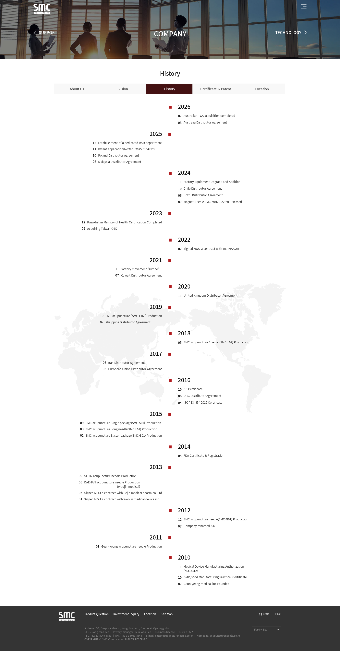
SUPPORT (47, 32)
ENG (278, 614)
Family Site (260, 629)
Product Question (96, 614)
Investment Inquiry (126, 614)
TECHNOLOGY (288, 32)
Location (150, 614)
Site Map (167, 614)
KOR (266, 614)
